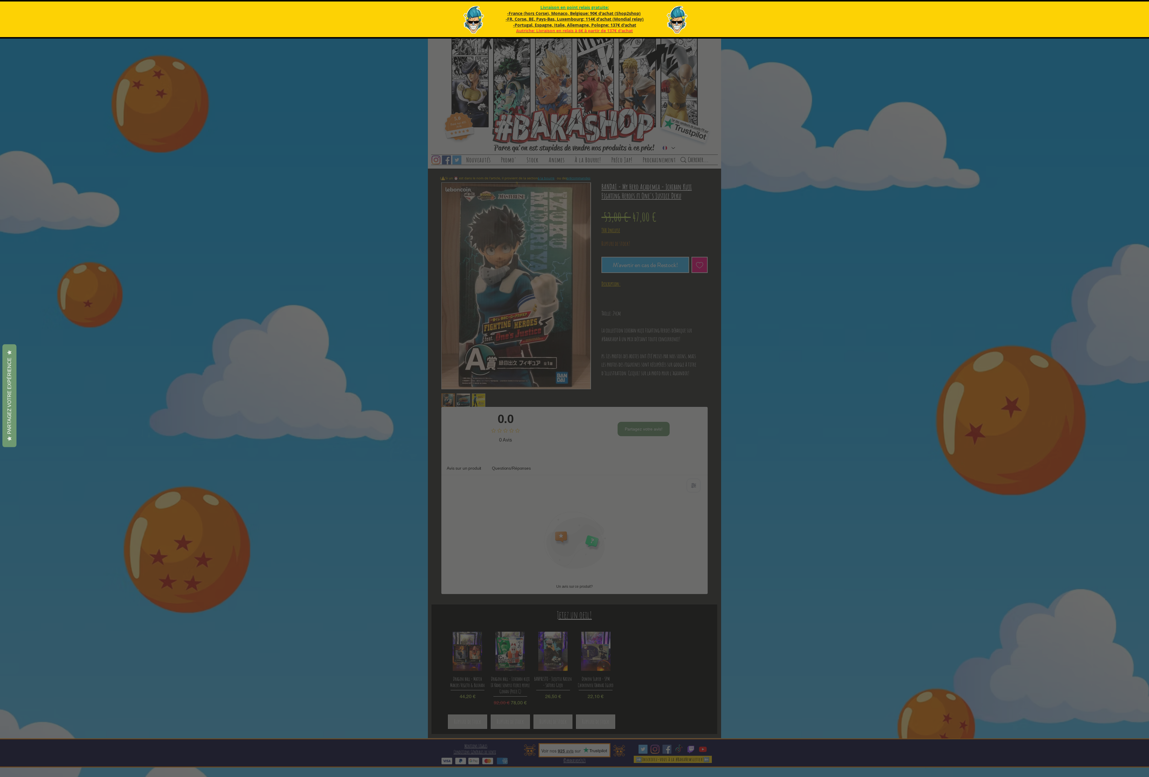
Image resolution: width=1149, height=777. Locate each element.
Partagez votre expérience (9, 395)
